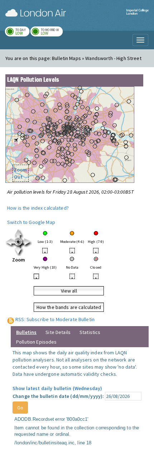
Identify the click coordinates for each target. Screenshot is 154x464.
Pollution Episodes (36, 342)
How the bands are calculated (69, 307)
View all (69, 291)
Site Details (58, 332)
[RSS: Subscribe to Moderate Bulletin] (10, 319)
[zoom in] (18, 242)
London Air (35, 13)
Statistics (90, 332)
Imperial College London (137, 16)
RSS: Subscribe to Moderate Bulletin (55, 319)
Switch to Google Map (31, 222)
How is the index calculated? (38, 208)
